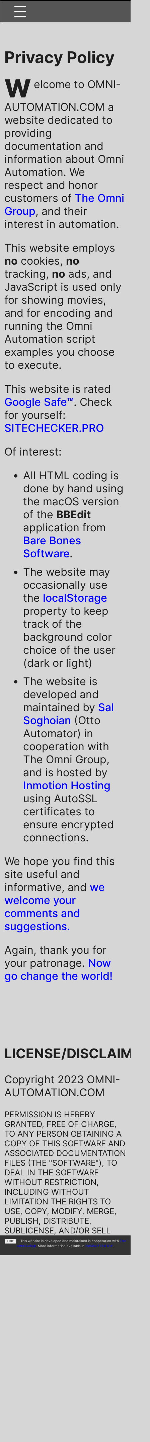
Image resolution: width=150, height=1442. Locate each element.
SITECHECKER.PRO (54, 428)
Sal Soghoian (68, 714)
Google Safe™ (39, 401)
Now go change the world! (58, 969)
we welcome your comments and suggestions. (54, 907)
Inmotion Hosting (66, 785)
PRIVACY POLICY (99, 1246)
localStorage (75, 597)
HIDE (10, 1241)
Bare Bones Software (52, 547)
